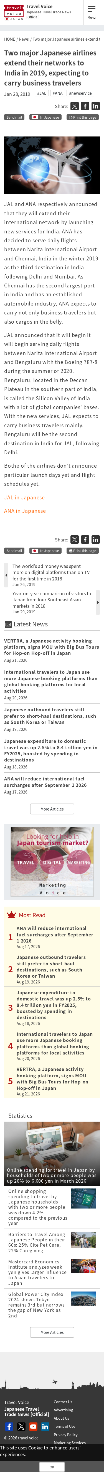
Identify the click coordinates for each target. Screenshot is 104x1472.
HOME (9, 39)
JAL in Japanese (24, 497)
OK (52, 1466)
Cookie (35, 1447)
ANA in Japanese (25, 510)
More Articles (52, 809)
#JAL (41, 93)
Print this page (84, 117)
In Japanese (49, 117)
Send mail (14, 117)
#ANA (58, 93)
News (24, 39)
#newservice (80, 93)
